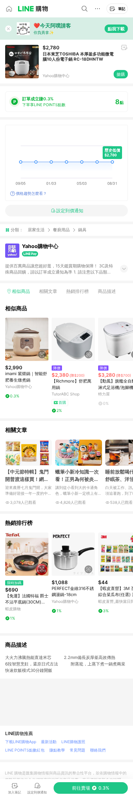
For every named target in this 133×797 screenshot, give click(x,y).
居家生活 (36, 229)
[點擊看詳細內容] (26, 339)
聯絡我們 (98, 750)
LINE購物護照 (73, 741)
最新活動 (48, 741)
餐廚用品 (61, 229)
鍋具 (82, 229)
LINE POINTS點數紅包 (25, 750)
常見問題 (77, 750)
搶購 (121, 74)
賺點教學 (57, 750)
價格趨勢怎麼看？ (31, 193)
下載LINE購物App (20, 741)
